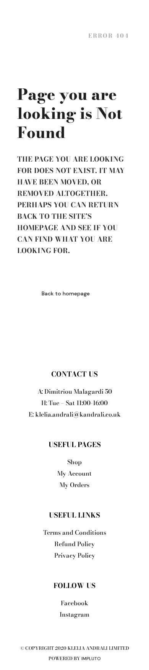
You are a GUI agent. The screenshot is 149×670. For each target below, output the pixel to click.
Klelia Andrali (48, 35)
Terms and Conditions (74, 532)
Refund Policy (74, 543)
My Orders (74, 484)
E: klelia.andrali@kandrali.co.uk (75, 414)
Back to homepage (66, 293)
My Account (74, 473)
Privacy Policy (74, 555)
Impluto (90, 659)
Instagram (74, 614)
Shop (74, 461)
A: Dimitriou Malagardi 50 (74, 391)
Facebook (74, 602)
